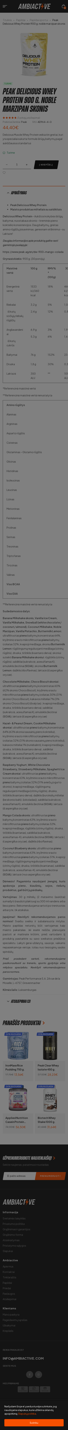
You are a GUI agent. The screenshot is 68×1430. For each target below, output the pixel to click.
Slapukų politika (27, 1413)
